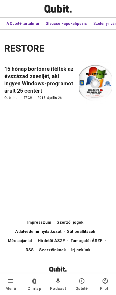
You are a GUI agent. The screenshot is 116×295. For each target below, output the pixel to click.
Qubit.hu (11, 98)
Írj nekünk (80, 249)
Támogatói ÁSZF (86, 240)
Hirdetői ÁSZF (51, 240)
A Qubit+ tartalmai (22, 23)
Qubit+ (82, 288)
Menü (10, 288)
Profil (105, 288)
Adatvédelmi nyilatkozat (38, 231)
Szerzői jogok (70, 222)
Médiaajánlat (20, 240)
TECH (28, 98)
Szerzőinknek (52, 249)
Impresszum (39, 222)
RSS (30, 249)
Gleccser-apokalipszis (66, 23)
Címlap (34, 288)
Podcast (58, 288)
